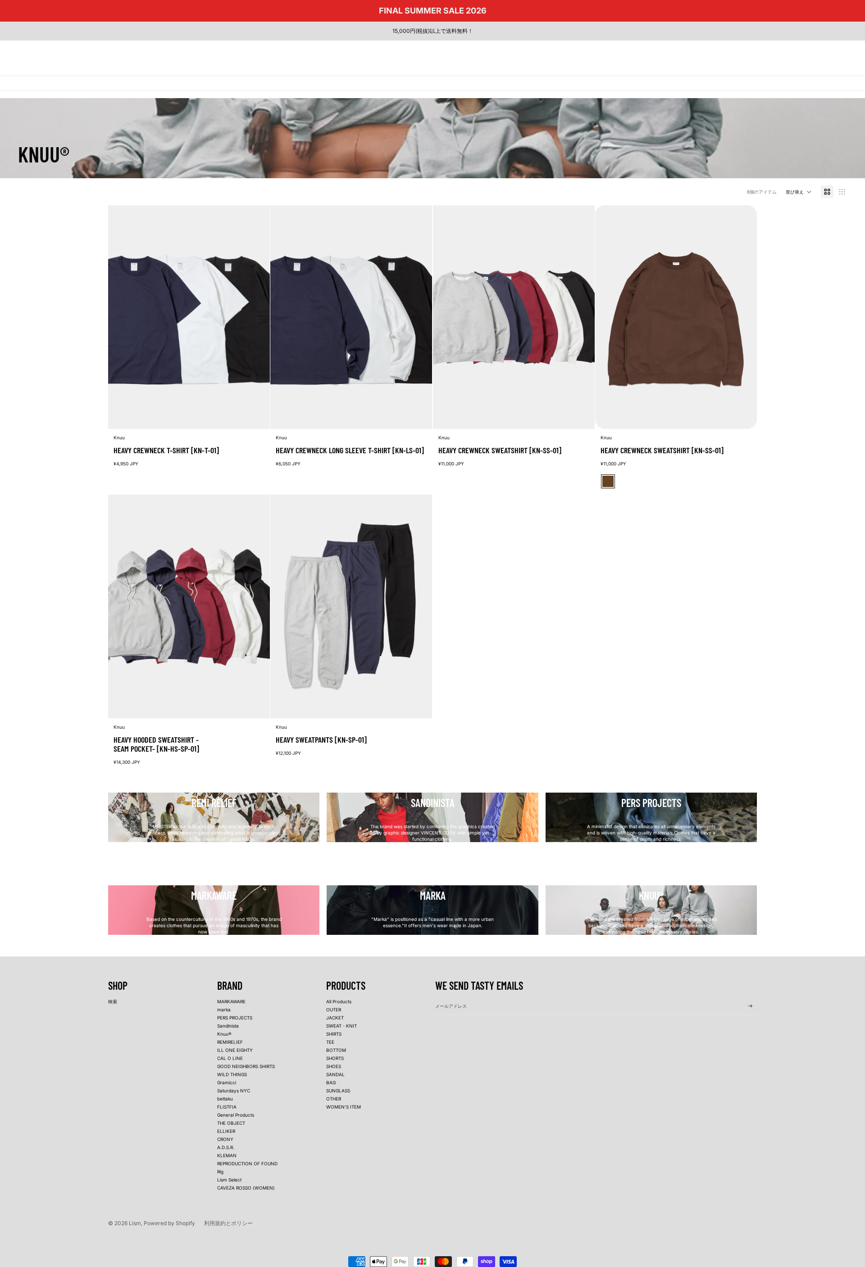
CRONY (225, 1139)
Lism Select (229, 1179)
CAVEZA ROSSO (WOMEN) (246, 1187)
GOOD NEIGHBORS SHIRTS (246, 1066)
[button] (799, 192)
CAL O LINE (230, 1058)
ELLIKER (226, 1131)
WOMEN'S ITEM (343, 1106)
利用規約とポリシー (228, 1223)
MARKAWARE (231, 1001)
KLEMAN (227, 1155)
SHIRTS (333, 1034)
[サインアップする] (750, 1006)
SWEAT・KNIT (341, 1025)
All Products (338, 1001)
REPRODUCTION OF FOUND (247, 1163)
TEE (330, 1042)
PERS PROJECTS (234, 1017)
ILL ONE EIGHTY (235, 1050)
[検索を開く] (798, 54)
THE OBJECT (231, 1123)
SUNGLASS (338, 1090)
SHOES (333, 1066)
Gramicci (226, 1082)
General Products (235, 1115)
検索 (112, 1001)
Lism (135, 1223)
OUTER (333, 1009)
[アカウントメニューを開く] (817, 54)
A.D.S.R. (225, 1147)
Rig (220, 1171)
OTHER (333, 1098)
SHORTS (335, 1058)
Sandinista (228, 1025)
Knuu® (224, 1034)
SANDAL (335, 1074)
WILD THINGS (232, 1074)
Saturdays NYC (233, 1090)
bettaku (225, 1098)
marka (224, 1009)
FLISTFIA (227, 1106)
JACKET (335, 1017)
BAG (331, 1082)
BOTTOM (336, 1050)
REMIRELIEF (230, 1042)
